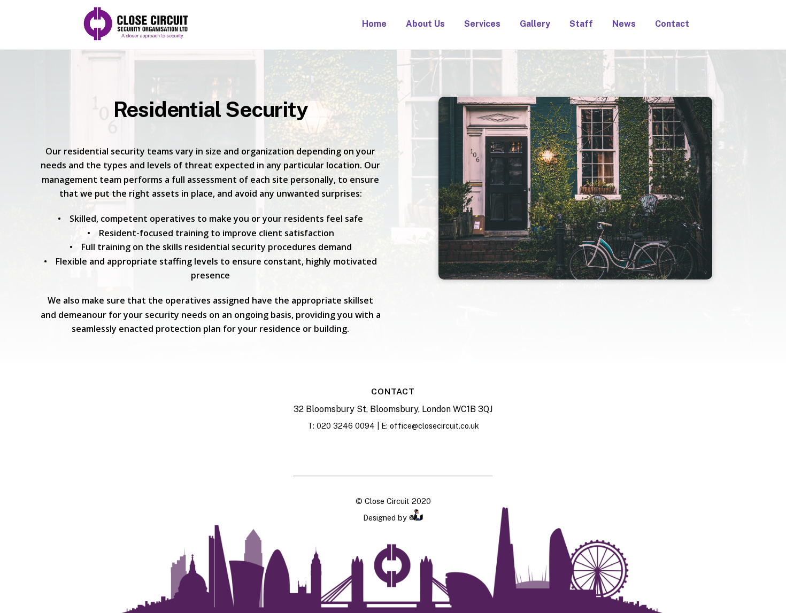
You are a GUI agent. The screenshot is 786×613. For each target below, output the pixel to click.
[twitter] (419, 451)
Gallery (535, 24)
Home (374, 24)
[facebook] (366, 451)
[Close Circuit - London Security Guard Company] (136, 37)
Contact (672, 24)
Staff (581, 24)
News (624, 24)
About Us (425, 24)
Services (482, 24)
